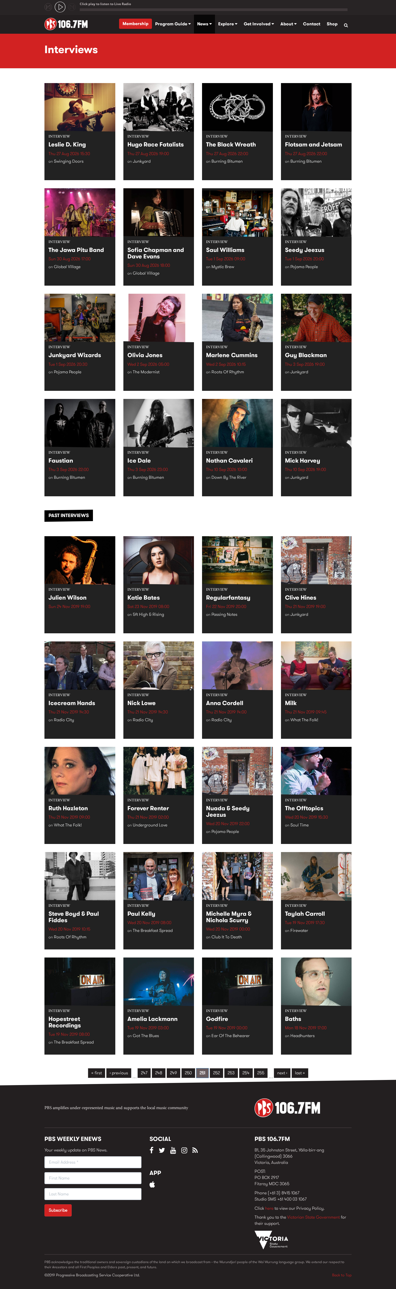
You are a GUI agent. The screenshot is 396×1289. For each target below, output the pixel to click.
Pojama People (304, 267)
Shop (332, 24)
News (203, 24)
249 (173, 1073)
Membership (135, 23)
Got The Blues (146, 1035)
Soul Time (299, 825)
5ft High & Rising (148, 614)
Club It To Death (226, 937)
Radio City (64, 720)
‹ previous (119, 1073)
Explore (226, 24)
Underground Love (150, 825)
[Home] (68, 24)
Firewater (299, 930)
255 (260, 1073)
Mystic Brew (222, 267)
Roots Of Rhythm (227, 372)
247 (144, 1073)
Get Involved (258, 24)
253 (231, 1073)
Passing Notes (224, 614)
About (287, 24)
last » (300, 1073)
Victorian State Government (313, 1217)
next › (282, 1073)
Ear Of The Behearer (230, 1035)
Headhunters (302, 1035)
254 (245, 1073)
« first (96, 1073)
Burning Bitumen (227, 161)
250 (188, 1073)
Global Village (67, 267)
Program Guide (171, 24)
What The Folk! (304, 720)
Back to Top (342, 1275)
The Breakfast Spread (153, 930)
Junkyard (142, 161)
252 (216, 1073)
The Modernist (146, 372)
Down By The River (228, 477)
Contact (311, 24)
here (269, 1208)
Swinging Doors (69, 161)
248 (158, 1073)
